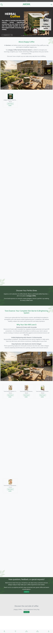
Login (26, 0)
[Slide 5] (29, 35)
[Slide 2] (23, 35)
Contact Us (26, 591)
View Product (10, 103)
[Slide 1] (22, 35)
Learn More (26, 612)
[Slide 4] (27, 35)
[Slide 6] (31, 35)
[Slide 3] (25, 35)
